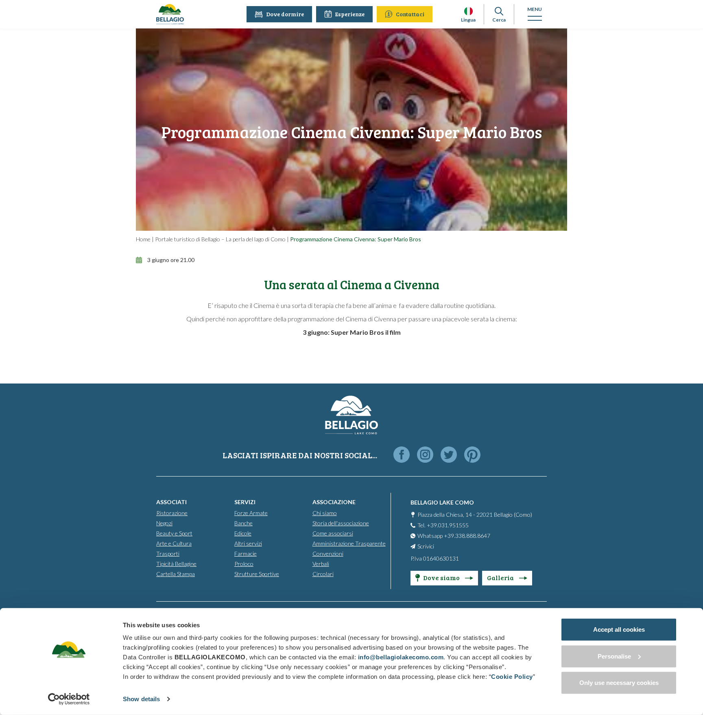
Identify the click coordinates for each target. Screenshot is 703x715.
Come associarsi (332, 533)
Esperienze (350, 14)
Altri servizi (248, 543)
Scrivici (425, 546)
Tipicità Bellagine (176, 563)
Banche (243, 523)
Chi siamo (324, 512)
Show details (141, 699)
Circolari (323, 573)
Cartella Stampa (175, 573)
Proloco (243, 563)
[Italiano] (468, 11)
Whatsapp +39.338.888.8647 (453, 535)
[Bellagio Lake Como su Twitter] (449, 455)
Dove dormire (285, 14)
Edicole (242, 533)
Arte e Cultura (174, 543)
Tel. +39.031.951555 (443, 525)
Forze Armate (251, 512)
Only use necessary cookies (619, 682)
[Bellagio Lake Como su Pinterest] (472, 455)
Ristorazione (172, 512)
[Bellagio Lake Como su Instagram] (425, 455)
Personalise (614, 655)
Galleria (501, 577)
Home (143, 239)
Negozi (164, 523)
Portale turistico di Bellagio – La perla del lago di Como (220, 239)
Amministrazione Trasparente (349, 543)
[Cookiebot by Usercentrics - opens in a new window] (69, 699)
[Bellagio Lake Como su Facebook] (401, 455)
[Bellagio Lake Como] (170, 14)
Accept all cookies (619, 629)
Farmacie (245, 553)
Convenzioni (327, 553)
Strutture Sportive (256, 573)
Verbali (320, 563)
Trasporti (167, 553)
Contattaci (410, 14)
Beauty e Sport (174, 533)
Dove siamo (442, 577)
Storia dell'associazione (340, 523)
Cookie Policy (512, 676)
